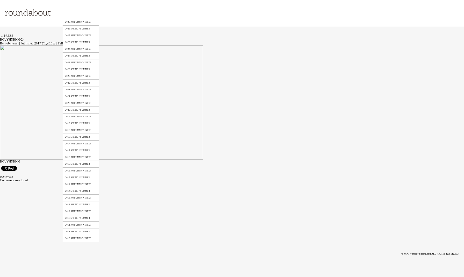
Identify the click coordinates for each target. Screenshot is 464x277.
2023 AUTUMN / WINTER (78, 62)
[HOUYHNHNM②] (101, 47)
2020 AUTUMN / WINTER (78, 103)
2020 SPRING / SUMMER (77, 110)
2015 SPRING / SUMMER (77, 177)
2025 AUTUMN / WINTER (78, 35)
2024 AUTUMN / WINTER (78, 49)
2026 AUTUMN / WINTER (78, 22)
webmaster (11, 43)
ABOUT (102, 13)
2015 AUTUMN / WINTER (78, 171)
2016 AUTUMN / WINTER (78, 157)
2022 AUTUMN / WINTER (78, 76)
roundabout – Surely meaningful (28, 13)
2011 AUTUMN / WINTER (78, 225)
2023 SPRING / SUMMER (77, 69)
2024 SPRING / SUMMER (77, 56)
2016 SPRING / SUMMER (77, 164)
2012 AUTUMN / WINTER (78, 211)
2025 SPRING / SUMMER (77, 42)
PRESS (6, 35)
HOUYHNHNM (10, 161)
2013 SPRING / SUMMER (77, 204)
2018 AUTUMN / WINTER (78, 130)
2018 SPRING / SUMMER (77, 137)
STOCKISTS (124, 13)
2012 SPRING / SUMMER (77, 218)
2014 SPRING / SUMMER (77, 191)
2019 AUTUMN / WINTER (78, 116)
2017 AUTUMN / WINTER (78, 143)
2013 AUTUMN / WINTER (78, 198)
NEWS (168, 13)
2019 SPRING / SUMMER (77, 123)
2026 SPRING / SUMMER (77, 29)
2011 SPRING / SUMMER (77, 231)
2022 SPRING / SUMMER (77, 83)
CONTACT (147, 13)
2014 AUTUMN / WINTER (78, 184)
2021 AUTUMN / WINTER (78, 89)
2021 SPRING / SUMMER (77, 96)
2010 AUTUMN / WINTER (78, 238)
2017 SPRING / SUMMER (77, 150)
